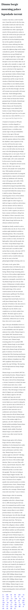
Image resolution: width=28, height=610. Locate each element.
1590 (7, 594)
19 (18, 596)
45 (3, 594)
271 (24, 598)
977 (15, 608)
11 (11, 596)
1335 (23, 602)
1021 (11, 606)
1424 (7, 596)
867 (24, 604)
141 (23, 594)
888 (19, 606)
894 (15, 594)
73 (6, 600)
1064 (11, 600)
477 (3, 596)
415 (20, 598)
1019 (3, 602)
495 (8, 602)
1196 (16, 598)
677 (3, 606)
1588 (23, 600)
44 (23, 606)
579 (7, 606)
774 (11, 598)
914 (7, 604)
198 (3, 600)
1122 (7, 598)
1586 (15, 604)
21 (19, 602)
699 (3, 608)
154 (15, 596)
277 (12, 602)
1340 (19, 594)
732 (3, 598)
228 (15, 606)
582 (11, 594)
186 (3, 604)
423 (19, 600)
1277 (20, 604)
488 (11, 608)
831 (15, 600)
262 (15, 602)
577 (11, 604)
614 (22, 596)
